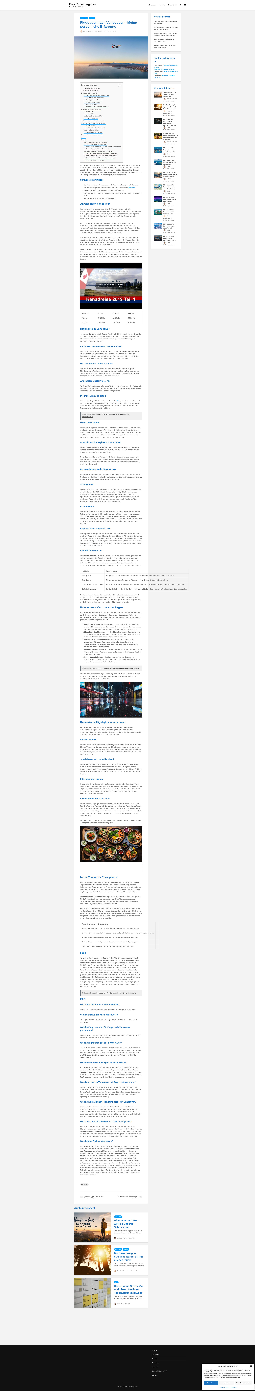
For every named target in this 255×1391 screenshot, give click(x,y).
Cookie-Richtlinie (224, 1387)
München (131, 188)
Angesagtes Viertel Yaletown (94, 100)
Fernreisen (172, 5)
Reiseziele (152, 5)
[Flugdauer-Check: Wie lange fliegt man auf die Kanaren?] (158, 174)
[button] (251, 1366)
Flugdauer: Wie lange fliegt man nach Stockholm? (169, 187)
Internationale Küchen (92, 130)
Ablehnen (227, 1383)
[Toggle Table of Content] (119, 85)
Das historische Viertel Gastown (95, 97)
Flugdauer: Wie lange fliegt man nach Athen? (168, 226)
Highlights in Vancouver (90, 93)
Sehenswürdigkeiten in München (164, 69)
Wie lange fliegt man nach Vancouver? (97, 142)
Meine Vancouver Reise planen (92, 135)
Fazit (84, 137)
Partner (154, 1350)
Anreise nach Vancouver (90, 90)
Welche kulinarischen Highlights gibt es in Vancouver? (101, 155)
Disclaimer (155, 1363)
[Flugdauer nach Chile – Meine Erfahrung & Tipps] (158, 238)
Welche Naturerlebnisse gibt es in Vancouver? (99, 151)
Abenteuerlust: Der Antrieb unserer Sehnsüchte (125, 1224)
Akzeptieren (211, 1383)
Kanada (92, 18)
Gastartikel (155, 1355)
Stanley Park (89, 111)
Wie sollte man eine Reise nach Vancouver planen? (101, 158)
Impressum (233, 1387)
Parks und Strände (91, 104)
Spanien (126, 1249)
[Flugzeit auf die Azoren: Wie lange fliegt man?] (158, 162)
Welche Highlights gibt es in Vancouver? (97, 149)
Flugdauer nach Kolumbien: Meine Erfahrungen (169, 199)
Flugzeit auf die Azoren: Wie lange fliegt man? (169, 162)
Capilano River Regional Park (94, 116)
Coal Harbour (89, 114)
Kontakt (154, 1359)
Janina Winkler (121, 1238)
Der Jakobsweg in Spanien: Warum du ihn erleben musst (128, 1256)
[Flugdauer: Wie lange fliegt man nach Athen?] (158, 226)
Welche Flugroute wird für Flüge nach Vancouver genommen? (103, 146)
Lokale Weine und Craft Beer (94, 132)
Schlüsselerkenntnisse (93, 88)
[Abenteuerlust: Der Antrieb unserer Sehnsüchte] (92, 1227)
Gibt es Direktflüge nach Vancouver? (96, 144)
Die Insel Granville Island (93, 102)
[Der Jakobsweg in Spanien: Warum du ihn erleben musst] (92, 1260)
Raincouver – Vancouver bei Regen (94, 121)
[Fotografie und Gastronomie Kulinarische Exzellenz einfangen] (158, 121)
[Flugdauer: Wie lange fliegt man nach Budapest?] (158, 150)
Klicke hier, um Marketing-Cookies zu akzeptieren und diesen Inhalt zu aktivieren (111, 286)
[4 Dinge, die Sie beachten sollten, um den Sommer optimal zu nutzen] (158, 135)
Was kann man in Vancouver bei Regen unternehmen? (101, 153)
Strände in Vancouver (92, 118)
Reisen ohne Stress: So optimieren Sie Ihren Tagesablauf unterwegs (128, 1289)
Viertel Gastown (90, 125)
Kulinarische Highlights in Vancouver (94, 123)
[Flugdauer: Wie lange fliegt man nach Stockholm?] (158, 187)
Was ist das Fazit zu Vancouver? (95, 160)
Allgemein (84, 18)
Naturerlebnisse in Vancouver (92, 109)
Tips (116, 1282)
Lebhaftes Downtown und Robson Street (97, 95)
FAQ (84, 140)
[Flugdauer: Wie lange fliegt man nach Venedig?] (158, 211)
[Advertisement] (127, 1328)
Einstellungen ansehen (243, 1383)
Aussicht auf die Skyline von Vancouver (97, 106)
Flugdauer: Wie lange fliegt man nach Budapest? (169, 150)
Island (118, 401)
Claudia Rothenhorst (89, 31)
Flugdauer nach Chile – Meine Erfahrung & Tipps (169, 238)
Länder (162, 5)
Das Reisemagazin (82, 4)
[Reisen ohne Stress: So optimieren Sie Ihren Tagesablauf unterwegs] (92, 1293)
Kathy (118, 1303)
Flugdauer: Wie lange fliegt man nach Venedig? (168, 211)
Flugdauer (84, 1184)
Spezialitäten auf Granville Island (95, 128)
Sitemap (154, 1375)
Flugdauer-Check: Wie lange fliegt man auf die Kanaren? (170, 174)
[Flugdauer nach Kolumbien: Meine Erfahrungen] (158, 199)
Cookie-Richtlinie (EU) (159, 1371)
